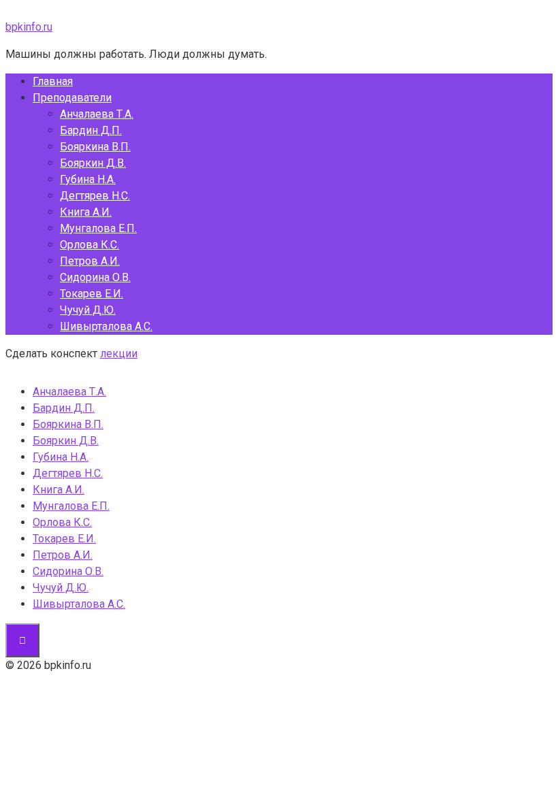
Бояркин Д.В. (93, 163)
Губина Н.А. (88, 179)
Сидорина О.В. (95, 277)
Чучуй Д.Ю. (88, 310)
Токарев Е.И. (91, 293)
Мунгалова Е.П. (98, 228)
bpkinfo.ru (28, 26)
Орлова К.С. (89, 244)
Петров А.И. (90, 261)
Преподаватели (72, 97)
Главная (53, 81)
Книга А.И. (86, 212)
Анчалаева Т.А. (96, 114)
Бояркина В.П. (95, 146)
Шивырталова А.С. (106, 326)
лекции (118, 353)
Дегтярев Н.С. (95, 195)
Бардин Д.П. (91, 130)
